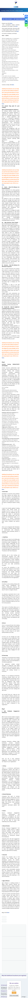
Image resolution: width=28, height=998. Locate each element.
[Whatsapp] (26, 25)
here (17, 31)
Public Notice (19, 3)
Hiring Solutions (4, 994)
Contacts (11, 4)
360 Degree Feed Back (5, 987)
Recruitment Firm (5, 993)
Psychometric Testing (5, 988)
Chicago (23, 996)
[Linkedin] (26, 22)
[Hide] (27, 27)
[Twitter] (26, 19)
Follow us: (11, 7)
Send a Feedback (20, 19)
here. (11, 23)
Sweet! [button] (14, 992)
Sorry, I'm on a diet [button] (14, 995)
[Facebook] (26, 16)
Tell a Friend (8, 19)
